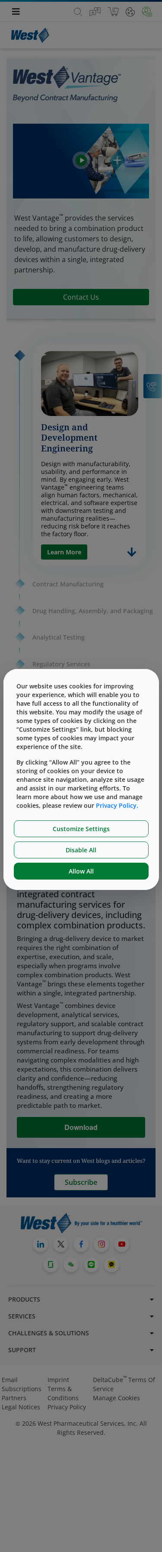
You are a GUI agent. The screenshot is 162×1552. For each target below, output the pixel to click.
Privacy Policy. (117, 805)
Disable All (81, 850)
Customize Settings (81, 829)
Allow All (81, 871)
